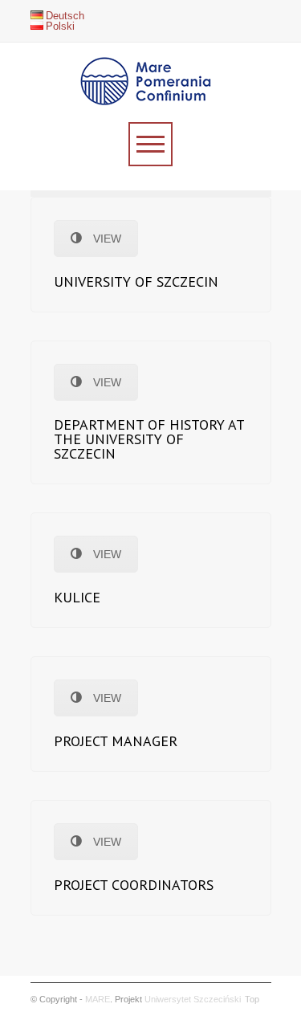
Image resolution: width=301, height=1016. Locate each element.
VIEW (107, 238)
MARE (97, 999)
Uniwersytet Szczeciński (192, 999)
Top (252, 999)
